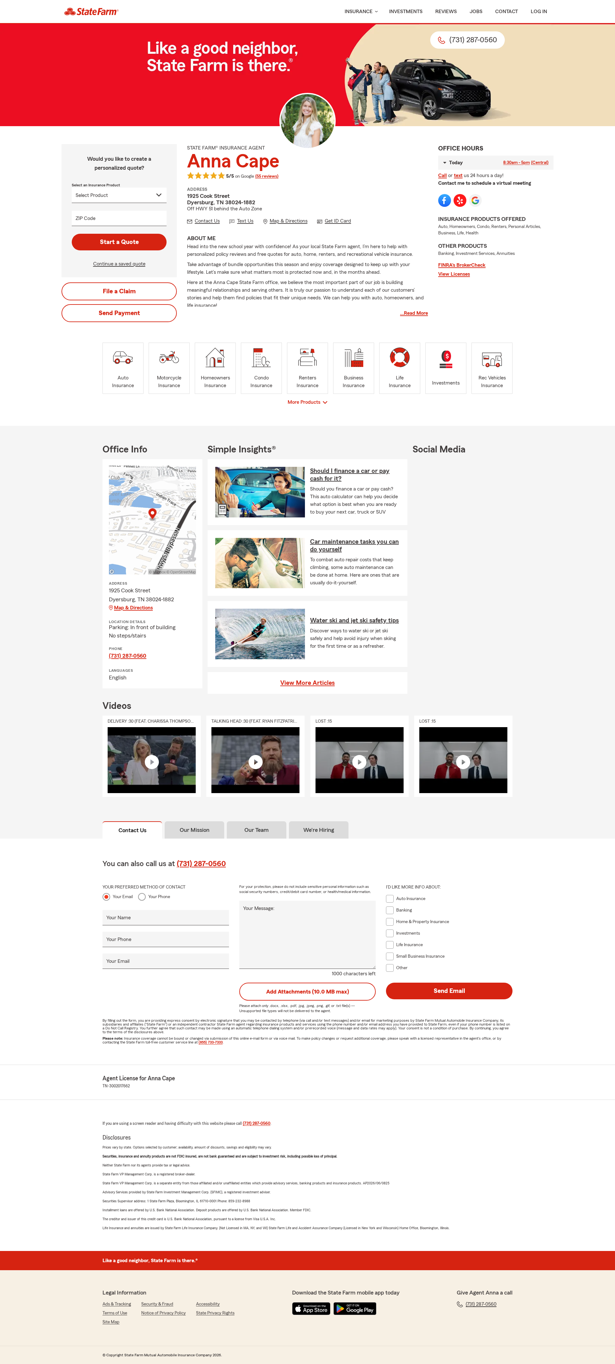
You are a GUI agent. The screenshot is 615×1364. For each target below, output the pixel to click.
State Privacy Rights (215, 1313)
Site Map (110, 1322)
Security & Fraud (157, 1304)
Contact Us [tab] (132, 830)
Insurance (359, 11)
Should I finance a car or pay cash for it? (350, 475)
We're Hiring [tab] (318, 830)
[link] (91, 11)
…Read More (414, 313)
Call (442, 175)
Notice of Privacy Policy (163, 1313)
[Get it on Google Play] (354, 1308)
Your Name (118, 917)
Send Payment (119, 313)
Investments (405, 11)
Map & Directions (133, 607)
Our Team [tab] (256, 830)
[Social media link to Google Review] (475, 200)
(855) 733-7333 (211, 1042)
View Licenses (454, 274)
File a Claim (119, 291)
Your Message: (259, 908)
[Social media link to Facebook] (444, 200)
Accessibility (208, 1304)
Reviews (446, 11)
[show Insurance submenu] (375, 11)
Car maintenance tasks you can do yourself (354, 546)
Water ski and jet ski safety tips (354, 620)
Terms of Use (114, 1313)
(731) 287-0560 (127, 656)
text (458, 175)
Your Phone (159, 897)
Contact (506, 11)
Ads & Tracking (116, 1304)
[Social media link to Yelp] (460, 200)
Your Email (123, 897)
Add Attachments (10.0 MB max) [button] (307, 992)
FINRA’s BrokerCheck (462, 265)
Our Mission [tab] (194, 830)
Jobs (476, 11)
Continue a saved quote (119, 263)
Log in (539, 11)
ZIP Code (85, 218)
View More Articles (307, 683)
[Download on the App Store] (311, 1308)
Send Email (449, 991)
